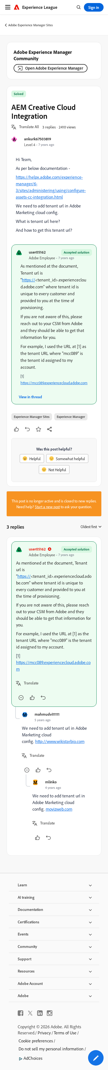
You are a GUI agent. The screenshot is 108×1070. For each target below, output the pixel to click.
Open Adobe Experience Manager (54, 68)
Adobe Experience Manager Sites (30, 25)
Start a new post (47, 506)
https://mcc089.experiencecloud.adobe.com (54, 382)
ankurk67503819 (37, 138)
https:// (28, 280)
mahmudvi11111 (47, 714)
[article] (54, 624)
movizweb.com (59, 809)
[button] (29, 127)
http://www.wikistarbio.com (59, 741)
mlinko (51, 781)
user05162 (37, 252)
